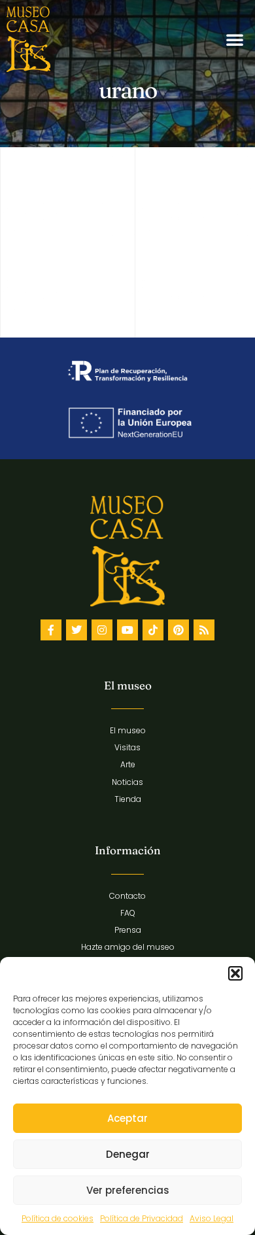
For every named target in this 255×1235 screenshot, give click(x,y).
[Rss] (204, 629)
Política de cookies (58, 1218)
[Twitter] (76, 629)
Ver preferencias (127, 1190)
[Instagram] (102, 629)
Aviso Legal (211, 1218)
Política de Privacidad (141, 1218)
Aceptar (127, 1118)
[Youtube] (127, 629)
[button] (235, 973)
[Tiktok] (153, 629)
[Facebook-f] (51, 629)
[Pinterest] (178, 629)
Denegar (128, 1154)
